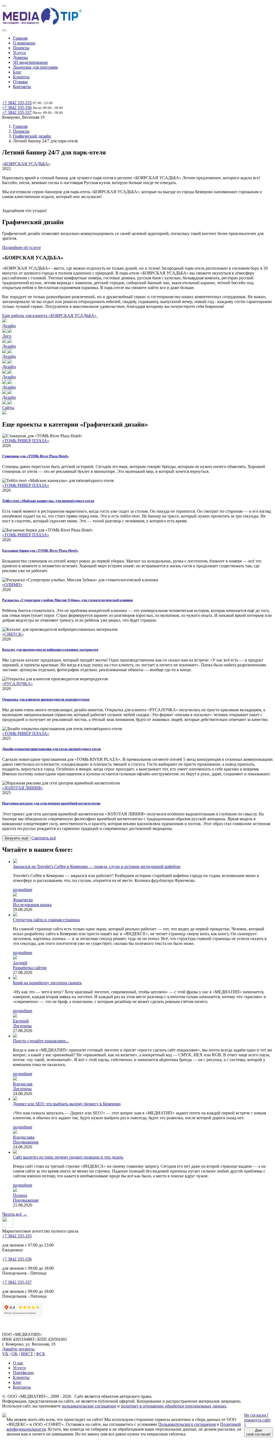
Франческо (23, 900)
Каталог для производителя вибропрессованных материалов (50, 649)
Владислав (22, 1084)
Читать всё (14, 1214)
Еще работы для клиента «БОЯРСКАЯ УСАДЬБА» (49, 315)
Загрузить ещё (16, 838)
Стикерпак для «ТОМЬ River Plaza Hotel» (35, 456)
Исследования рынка (32, 904)
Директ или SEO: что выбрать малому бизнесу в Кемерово (67, 1103)
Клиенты (21, 77)
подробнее (22, 889)
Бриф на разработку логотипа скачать (47, 982)
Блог (17, 72)
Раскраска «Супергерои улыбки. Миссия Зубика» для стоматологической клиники (67, 600)
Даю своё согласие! (258, 1432)
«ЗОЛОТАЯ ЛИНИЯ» (22, 788)
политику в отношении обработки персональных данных (173, 1406)
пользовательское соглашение (89, 1406)
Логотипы (22, 1025)
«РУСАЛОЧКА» (17, 683)
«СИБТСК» (13, 634)
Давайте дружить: (18, 1349)
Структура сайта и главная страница (46, 919)
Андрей (20, 962)
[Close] (4, 30)
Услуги (19, 52)
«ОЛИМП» (12, 584)
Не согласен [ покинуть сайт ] (257, 1420)
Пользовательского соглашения (187, 1424)
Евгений (21, 1021)
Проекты (21, 47)
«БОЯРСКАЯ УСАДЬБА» (26, 163)
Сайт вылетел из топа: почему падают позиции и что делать (68, 1157)
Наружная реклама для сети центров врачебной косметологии (51, 803)
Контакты (22, 86)
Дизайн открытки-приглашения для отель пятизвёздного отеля (51, 749)
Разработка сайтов (29, 967)
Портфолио (23, 1372)
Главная (20, 38)
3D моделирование (30, 62)
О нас (18, 1363)
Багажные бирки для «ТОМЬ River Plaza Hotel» (40, 550)
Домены (20, 57)
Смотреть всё (43, 838)
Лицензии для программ (35, 67)
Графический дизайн (32, 136)
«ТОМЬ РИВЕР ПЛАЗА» (25, 440)
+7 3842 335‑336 (17, 107)
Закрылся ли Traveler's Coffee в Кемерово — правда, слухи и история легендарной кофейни (96, 866)
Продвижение (26, 1142)
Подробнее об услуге (21, 247)
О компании (24, 43)
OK (15, 1354)
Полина (20, 1195)
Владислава (23, 1137)
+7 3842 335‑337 (17, 112)
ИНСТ (27, 1354)
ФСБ (40, 1354)
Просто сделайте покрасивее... (41, 1041)
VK (5, 1354)
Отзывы (20, 81)
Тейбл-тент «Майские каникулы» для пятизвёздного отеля (48, 501)
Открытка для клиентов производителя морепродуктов (45, 699)
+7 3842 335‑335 (17, 102)
